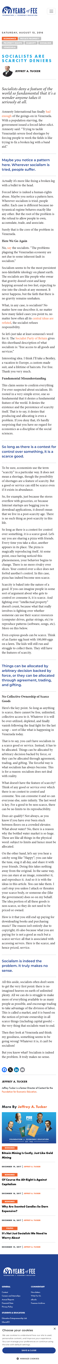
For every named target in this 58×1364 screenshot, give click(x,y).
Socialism (45, 43)
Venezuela (10, 47)
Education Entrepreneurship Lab (14, 1318)
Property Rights (13, 43)
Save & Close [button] (29, 1350)
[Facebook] (4, 1069)
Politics (9, 1228)
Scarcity (31, 43)
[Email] (22, 1069)
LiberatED (6, 1322)
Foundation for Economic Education (19, 1091)
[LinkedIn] (16, 1069)
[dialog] (29, 1344)
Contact (5, 1292)
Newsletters (35, 1292)
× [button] (54, 1329)
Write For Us (36, 1296)
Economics (10, 38)
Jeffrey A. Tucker (27, 71)
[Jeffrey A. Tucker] (7, 71)
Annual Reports (8, 1299)
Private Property (29, 38)
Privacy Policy (7, 1306)
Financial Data (7, 1303)
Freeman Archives (38, 1303)
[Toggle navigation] (51, 11)
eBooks (34, 1299)
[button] (29, 1358)
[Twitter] (10, 1069)
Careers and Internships (11, 1296)
